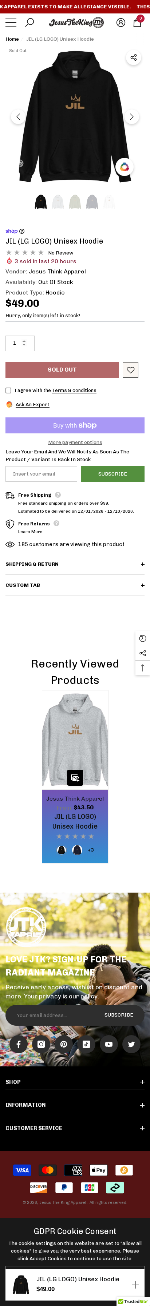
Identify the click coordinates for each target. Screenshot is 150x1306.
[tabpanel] (75, 777)
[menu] (10, 22)
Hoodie (55, 292)
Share (133, 57)
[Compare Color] (124, 167)
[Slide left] (18, 116)
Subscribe (112, 474)
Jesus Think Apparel (57, 271)
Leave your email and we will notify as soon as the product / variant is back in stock (67, 455)
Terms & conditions (74, 390)
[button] (29, 22)
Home (12, 39)
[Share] (133, 57)
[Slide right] (132, 116)
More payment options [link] (75, 442)
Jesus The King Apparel (63, 1202)
